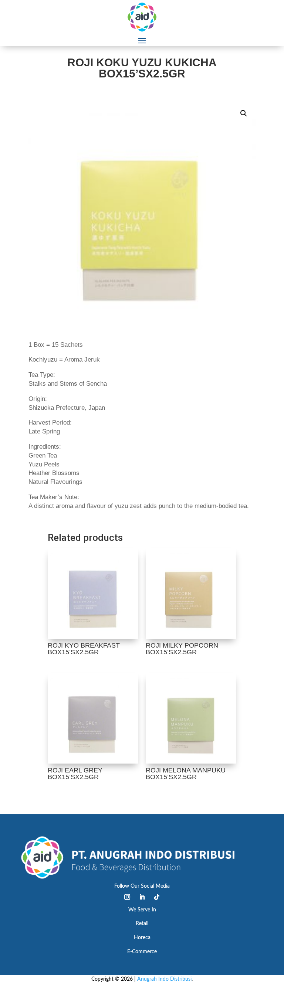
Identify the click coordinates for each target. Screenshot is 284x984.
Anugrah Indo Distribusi (164, 979)
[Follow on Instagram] (127, 897)
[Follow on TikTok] (157, 897)
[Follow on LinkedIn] (142, 897)
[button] (243, 113)
